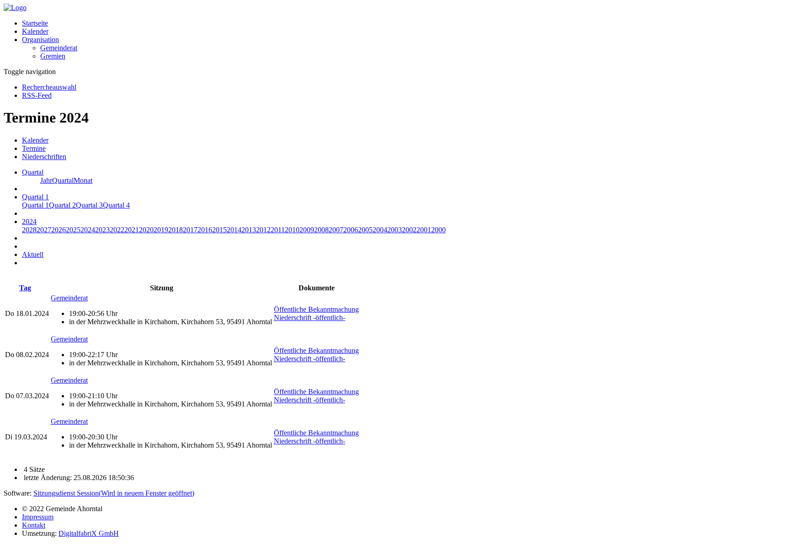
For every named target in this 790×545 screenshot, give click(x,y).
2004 (380, 230)
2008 (321, 230)
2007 (336, 230)
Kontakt (33, 525)
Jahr (46, 180)
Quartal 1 (35, 205)
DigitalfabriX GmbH (89, 533)
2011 (278, 230)
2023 (102, 230)
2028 (29, 230)
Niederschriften (44, 156)
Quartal (63, 180)
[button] (40, 39)
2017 (190, 230)
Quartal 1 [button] (35, 197)
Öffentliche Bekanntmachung (316, 309)
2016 (205, 230)
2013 (248, 230)
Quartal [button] (32, 172)
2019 (161, 230)
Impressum (37, 517)
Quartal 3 (89, 205)
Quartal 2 (62, 205)
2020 (146, 230)
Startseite (35, 23)
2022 (117, 230)
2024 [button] (29, 221)
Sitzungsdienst (113, 493)
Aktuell (32, 254)
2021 (131, 230)
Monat (83, 180)
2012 (263, 230)
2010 (292, 230)
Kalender (35, 31)
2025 (73, 230)
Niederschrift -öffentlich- (309, 317)
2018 (175, 230)
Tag (25, 288)
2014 (234, 230)
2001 (423, 230)
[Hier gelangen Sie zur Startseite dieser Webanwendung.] (15, 7)
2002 (409, 230)
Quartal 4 (116, 205)
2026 (58, 230)
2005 (365, 230)
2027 (44, 230)
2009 (306, 230)
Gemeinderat (58, 48)
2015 (219, 230)
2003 (394, 230)
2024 (87, 230)
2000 (438, 230)
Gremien (52, 56)
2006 (350, 230)
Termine (34, 148)
